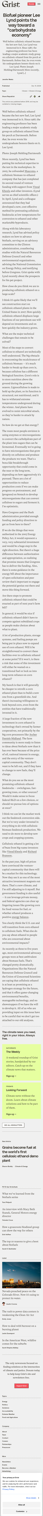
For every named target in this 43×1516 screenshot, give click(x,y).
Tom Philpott (7, 1202)
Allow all (21, 1505)
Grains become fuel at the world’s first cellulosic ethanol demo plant (20, 1153)
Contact (5, 1438)
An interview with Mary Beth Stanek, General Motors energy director (19, 1213)
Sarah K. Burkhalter (9, 1249)
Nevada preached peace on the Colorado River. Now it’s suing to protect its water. (20, 1295)
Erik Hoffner (6, 1234)
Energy (4, 1401)
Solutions (5, 1408)
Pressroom (6, 1447)
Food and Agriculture (10, 1417)
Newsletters (6, 1462)
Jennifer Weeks (7, 79)
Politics (5, 1405)
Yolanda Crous (7, 1220)
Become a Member (9, 1468)
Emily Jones (6, 1319)
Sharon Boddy (7, 1166)
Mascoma (30, 171)
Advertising (6, 1471)
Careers (5, 1441)
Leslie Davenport (8, 1333)
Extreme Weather (8, 1414)
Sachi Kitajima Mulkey (10, 1348)
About (4, 1432)
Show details (31, 1498)
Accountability (7, 1411)
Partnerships (6, 1444)
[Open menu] (39, 4)
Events (4, 1465)
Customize (20, 1511)
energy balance (20, 917)
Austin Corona (11, 1304)
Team (4, 1435)
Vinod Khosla (14, 851)
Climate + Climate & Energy (31, 91)
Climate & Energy (21, 1166)
